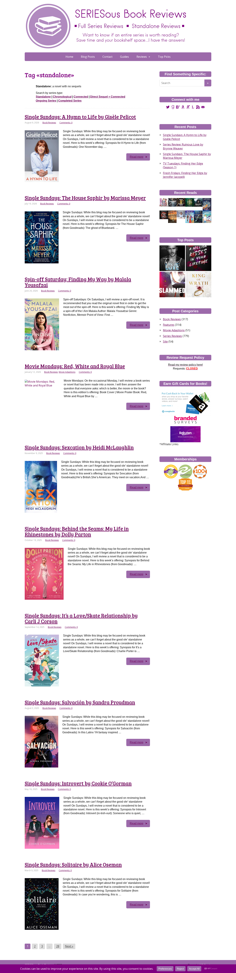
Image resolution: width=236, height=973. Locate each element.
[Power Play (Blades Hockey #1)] (163, 202)
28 (57, 946)
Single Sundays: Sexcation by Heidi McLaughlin (79, 447)
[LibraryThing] (193, 106)
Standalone (43, 96)
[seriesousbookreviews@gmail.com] (203, 106)
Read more (136, 156)
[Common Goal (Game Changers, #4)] (207, 217)
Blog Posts (88, 57)
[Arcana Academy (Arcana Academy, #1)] (181, 202)
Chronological (62, 96)
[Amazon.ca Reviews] (188, 106)
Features (168, 325)
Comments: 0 (65, 122)
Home (69, 57)
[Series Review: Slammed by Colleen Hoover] (172, 284)
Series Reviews (172, 336)
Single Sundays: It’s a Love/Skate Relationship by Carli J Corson (81, 618)
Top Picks (164, 57)
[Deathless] (189, 202)
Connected (81, 96)
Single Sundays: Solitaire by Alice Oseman (73, 864)
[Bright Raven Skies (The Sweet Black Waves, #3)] (172, 217)
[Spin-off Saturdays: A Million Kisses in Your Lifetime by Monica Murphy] (198, 258)
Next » (69, 946)
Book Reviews (49, 122)
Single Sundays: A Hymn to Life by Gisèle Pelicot (80, 116)
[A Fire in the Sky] (163, 215)
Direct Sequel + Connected (107, 96)
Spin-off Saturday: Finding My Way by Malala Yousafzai (78, 282)
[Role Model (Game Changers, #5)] (189, 217)
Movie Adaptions (67, 372)
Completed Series (70, 100)
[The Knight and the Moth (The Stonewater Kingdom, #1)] (172, 202)
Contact (107, 57)
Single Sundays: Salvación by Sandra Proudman (80, 702)
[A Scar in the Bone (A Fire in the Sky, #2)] (207, 204)
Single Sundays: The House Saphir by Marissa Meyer (85, 197)
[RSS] (198, 106)
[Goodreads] (173, 106)
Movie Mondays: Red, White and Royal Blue (75, 366)
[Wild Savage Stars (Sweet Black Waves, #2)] (198, 217)
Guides (124, 57)
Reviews (141, 57)
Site (165, 341)
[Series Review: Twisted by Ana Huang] (172, 258)
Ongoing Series (46, 100)
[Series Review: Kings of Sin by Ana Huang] (198, 284)
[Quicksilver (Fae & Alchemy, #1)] (198, 202)
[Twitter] (168, 106)
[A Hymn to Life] (181, 215)
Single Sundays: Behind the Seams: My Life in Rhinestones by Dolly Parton (77, 531)
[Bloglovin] (178, 106)
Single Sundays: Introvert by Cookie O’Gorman (78, 783)
